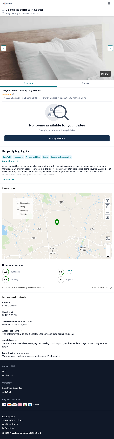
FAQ (4, 371)
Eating (22, 206)
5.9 (61, 272)
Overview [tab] (28, 83)
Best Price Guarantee (12, 388)
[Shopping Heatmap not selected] (107, 212)
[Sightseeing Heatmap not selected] (107, 217)
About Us (6, 392)
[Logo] (7, 3)
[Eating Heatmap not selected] (107, 206)
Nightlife (23, 214)
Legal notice (8, 428)
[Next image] (110, 48)
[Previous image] (3, 48)
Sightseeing (25, 203)
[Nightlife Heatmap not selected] (107, 200)
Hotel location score (13, 265)
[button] (57, 222)
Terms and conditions (12, 420)
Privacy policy (8, 416)
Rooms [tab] (85, 83)
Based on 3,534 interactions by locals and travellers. (23, 288)
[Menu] (109, 3)
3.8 (5, 279)
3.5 (5, 272)
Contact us (7, 375)
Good (69, 271)
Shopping (24, 210)
